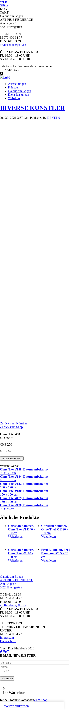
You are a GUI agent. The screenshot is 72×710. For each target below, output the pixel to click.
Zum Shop (40, 700)
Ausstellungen (17, 83)
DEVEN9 (53, 117)
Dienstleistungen (18, 94)
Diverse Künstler (32, 107)
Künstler (13, 87)
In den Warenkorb (12, 458)
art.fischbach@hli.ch (13, 605)
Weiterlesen (15, 536)
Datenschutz (8, 641)
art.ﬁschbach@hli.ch (13, 44)
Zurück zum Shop (11, 427)
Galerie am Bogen (19, 91)
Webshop (14, 98)
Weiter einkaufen (16, 706)
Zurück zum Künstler (13, 423)
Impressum (7, 637)
